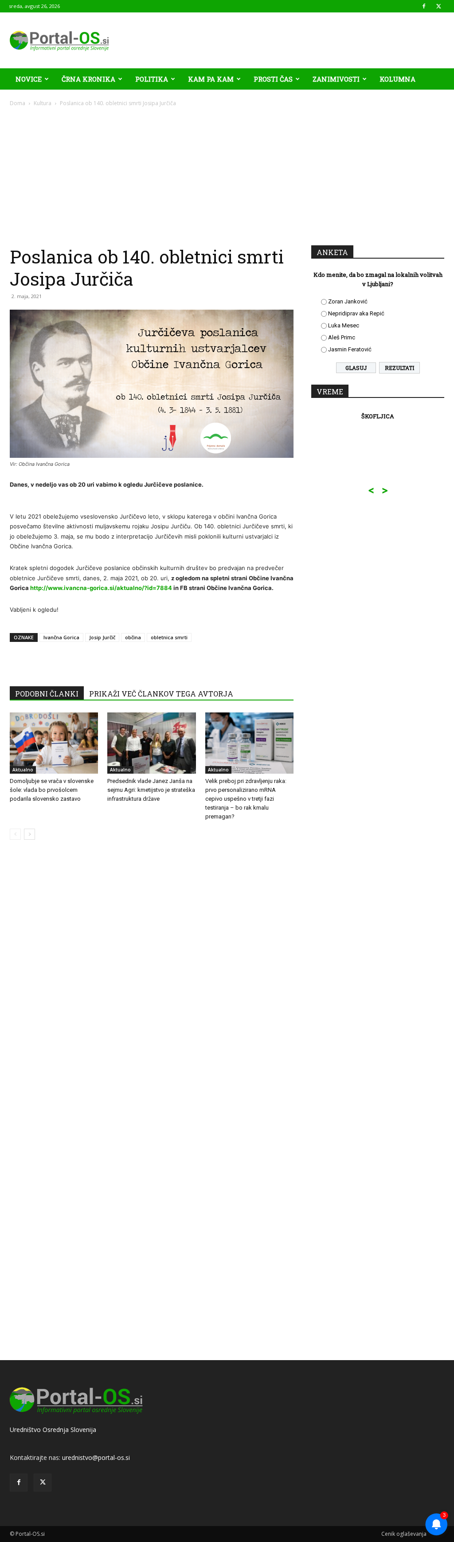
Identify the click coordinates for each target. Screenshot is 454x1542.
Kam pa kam (211, 79)
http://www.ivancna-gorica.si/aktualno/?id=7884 (101, 587)
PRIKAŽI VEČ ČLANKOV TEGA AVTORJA (161, 693)
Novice (29, 79)
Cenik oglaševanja (404, 1534)
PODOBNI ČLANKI (46, 693)
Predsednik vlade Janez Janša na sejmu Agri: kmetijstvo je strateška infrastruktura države (151, 790)
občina (133, 637)
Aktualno (22, 770)
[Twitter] (438, 6)
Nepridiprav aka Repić (356, 313)
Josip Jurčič (102, 637)
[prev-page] (15, 834)
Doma (17, 103)
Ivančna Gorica (61, 637)
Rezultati (399, 367)
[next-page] (29, 834)
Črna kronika (88, 79)
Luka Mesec (343, 325)
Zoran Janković (348, 301)
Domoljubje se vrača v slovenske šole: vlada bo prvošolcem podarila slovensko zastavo (52, 790)
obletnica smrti (169, 637)
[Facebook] (424, 6)
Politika (151, 79)
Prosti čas (273, 79)
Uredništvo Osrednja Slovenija (53, 1429)
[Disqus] (152, 981)
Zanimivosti (336, 79)
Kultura (42, 103)
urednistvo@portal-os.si (96, 1457)
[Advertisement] (227, 174)
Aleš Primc (341, 337)
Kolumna (397, 79)
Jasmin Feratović (350, 349)
